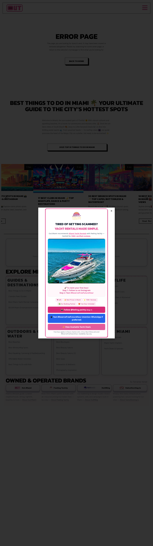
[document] (76, 273)
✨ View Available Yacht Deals (76, 327)
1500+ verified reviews (80, 236)
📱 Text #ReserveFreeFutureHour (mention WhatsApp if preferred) (76, 318)
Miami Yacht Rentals (77, 233)
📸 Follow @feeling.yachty (76, 309)
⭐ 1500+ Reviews (90, 300)
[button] (111, 211)
